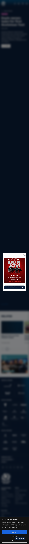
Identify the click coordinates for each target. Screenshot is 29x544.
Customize (14, 536)
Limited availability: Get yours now (13, 287)
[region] (14, 530)
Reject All (14, 541)
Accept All (14, 532)
